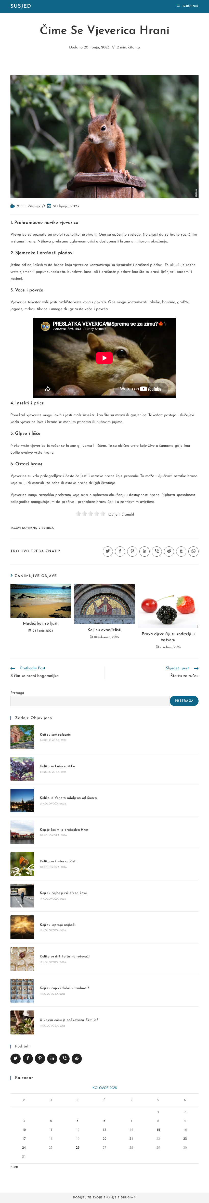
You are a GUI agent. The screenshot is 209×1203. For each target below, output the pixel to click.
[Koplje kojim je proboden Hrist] (22, 832)
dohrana (29, 528)
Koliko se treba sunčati (58, 861)
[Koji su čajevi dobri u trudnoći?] (22, 991)
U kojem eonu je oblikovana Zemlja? (69, 1020)
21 (131, 1138)
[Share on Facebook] (28, 1059)
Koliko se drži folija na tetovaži (64, 956)
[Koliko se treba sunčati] (22, 864)
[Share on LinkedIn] (52, 1059)
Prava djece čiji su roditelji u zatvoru (168, 637)
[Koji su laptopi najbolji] (22, 927)
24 (24, 1147)
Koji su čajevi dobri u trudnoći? (64, 988)
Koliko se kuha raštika (57, 766)
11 (51, 1130)
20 (104, 1138)
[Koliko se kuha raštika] (22, 769)
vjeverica (46, 528)
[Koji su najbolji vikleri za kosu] (22, 895)
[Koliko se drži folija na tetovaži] (22, 959)
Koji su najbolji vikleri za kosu (63, 893)
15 (158, 1130)
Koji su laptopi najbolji (57, 925)
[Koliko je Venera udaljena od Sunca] (22, 800)
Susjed (20, 6)
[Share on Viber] (64, 1059)
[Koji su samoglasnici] (22, 737)
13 (104, 1130)
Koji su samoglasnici (55, 734)
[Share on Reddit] (77, 1059)
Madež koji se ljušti (41, 624)
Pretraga (17, 693)
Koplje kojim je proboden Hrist (64, 829)
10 (24, 1130)
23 (185, 1138)
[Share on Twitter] (15, 1059)
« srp (14, 1166)
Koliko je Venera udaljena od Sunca (68, 798)
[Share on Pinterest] (40, 1059)
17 (24, 1138)
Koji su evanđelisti (104, 630)
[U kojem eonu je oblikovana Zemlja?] (22, 1022)
